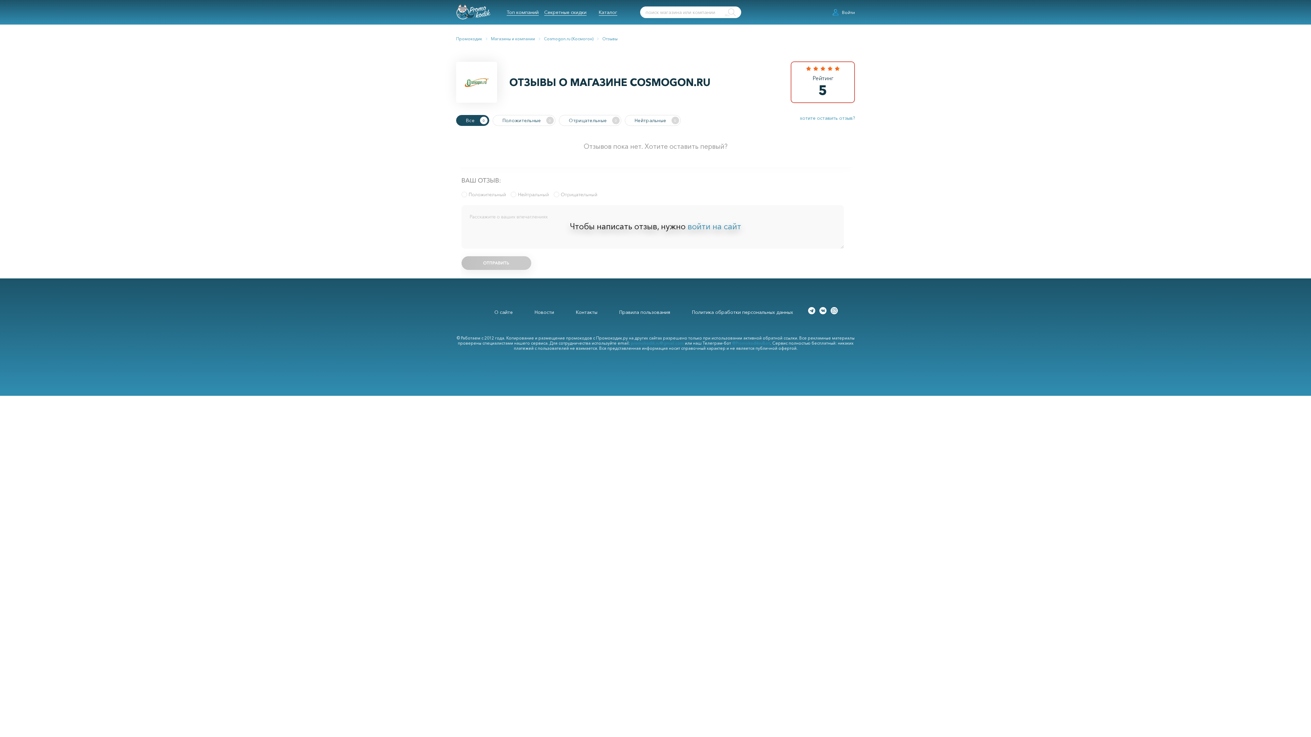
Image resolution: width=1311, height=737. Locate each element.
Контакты (586, 312)
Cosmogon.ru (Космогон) (568, 38)
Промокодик (469, 38)
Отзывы (610, 38)
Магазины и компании (513, 38)
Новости (544, 312)
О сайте (503, 312)
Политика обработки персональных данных (742, 312)
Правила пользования (644, 312)
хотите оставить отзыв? (827, 118)
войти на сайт (714, 226)
